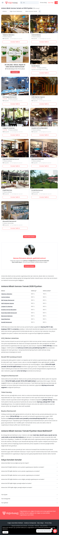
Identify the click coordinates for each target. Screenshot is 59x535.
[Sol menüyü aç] (2, 2)
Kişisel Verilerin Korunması (19, 526)
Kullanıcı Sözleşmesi (30, 523)
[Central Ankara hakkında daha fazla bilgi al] (44, 24)
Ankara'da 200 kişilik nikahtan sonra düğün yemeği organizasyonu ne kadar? (22, 479)
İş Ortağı (31, 526)
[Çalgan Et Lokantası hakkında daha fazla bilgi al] (15, 117)
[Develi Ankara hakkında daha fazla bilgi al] (44, 55)
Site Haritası (43, 526)
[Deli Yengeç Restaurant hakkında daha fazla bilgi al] (15, 86)
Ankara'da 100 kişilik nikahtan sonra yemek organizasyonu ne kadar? (20, 471)
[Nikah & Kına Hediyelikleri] (15, 61)
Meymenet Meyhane (37, 159)
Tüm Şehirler (4, 503)
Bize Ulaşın (40, 523)
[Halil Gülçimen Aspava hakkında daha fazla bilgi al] (44, 86)
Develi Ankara (35, 66)
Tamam (5, 532)
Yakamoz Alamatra (8, 35)
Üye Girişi (50, 2)
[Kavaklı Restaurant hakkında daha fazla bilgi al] (44, 179)
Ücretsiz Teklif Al (15, 42)
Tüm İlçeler (4, 494)
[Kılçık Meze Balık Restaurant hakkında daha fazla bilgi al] (15, 148)
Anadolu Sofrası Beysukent (39, 128)
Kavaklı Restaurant (37, 190)
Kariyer (37, 526)
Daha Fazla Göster (29, 236)
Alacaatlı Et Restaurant (9, 221)
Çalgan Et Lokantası (8, 128)
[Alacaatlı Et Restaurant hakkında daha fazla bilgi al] (15, 210)
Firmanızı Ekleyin (29, 266)
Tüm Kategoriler (5, 498)
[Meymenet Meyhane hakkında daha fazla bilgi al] (44, 148)
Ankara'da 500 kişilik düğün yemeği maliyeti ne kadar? (16, 483)
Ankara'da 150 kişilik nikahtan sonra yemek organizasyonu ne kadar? (20, 475)
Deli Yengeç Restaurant (10, 97)
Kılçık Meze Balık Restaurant (11, 159)
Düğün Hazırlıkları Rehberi (15, 523)
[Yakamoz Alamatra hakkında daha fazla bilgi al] (15, 24)
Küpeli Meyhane (7, 190)
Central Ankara (36, 35)
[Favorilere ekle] (26, 17)
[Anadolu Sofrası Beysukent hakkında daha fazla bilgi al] (44, 117)
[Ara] (29, 2)
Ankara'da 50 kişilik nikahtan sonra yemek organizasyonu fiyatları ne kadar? (22, 467)
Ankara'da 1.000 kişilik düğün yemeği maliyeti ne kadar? (16, 487)
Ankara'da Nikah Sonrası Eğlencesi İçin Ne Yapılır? (15, 463)
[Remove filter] (39, 11)
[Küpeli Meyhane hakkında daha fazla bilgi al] (15, 179)
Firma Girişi (43, 2)
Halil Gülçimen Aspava (38, 97)
